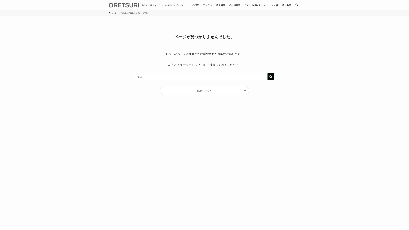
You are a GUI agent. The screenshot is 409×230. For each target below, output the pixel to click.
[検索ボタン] (296, 5)
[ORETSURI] (124, 5)
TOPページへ (204, 90)
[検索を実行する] (270, 76)
